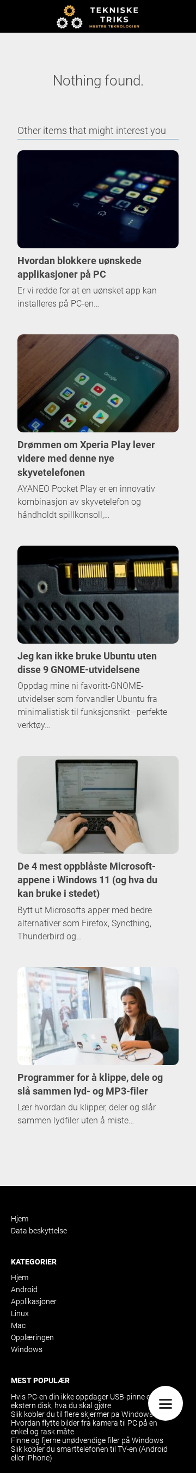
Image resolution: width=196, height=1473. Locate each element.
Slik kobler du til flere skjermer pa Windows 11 (87, 1414)
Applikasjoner (34, 1301)
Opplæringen (32, 1337)
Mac (18, 1325)
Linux (20, 1313)
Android (24, 1289)
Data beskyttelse (39, 1230)
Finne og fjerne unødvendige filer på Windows (87, 1440)
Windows (26, 1349)
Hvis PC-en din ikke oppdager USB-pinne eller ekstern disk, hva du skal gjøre (85, 1401)
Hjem (19, 1218)
